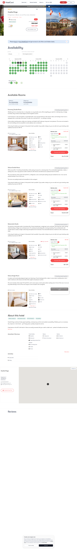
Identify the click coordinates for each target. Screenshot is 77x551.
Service (58, 334)
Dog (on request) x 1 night (56, 145)
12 (23, 65)
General (30, 342)
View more (32, 149)
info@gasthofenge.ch (6, 383)
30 (15, 73)
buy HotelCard (23, 41)
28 (10, 73)
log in (15, 41)
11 (20, 65)
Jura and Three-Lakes (15, 17)
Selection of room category (28, 51)
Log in (71, 2)
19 (30, 70)
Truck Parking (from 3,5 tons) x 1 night (57, 148)
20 (33, 70)
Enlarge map (74, 368)
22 (12, 70)
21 (10, 70)
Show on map (12, 19)
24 (43, 70)
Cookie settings (44, 542)
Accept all (46, 545)
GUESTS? (9, 51)
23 (15, 70)
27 (25, 70)
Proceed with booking (59, 152)
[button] (27, 54)
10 (43, 65)
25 (20, 70)
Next (74, 19)
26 (23, 70)
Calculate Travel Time (7, 390)
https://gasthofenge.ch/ (7, 384)
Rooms (44, 334)
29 (12, 73)
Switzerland (9, 17)
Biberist (20, 17)
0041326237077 (5, 381)
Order (63, 2)
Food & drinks (32, 334)
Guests (10, 54)
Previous (1, 19)
